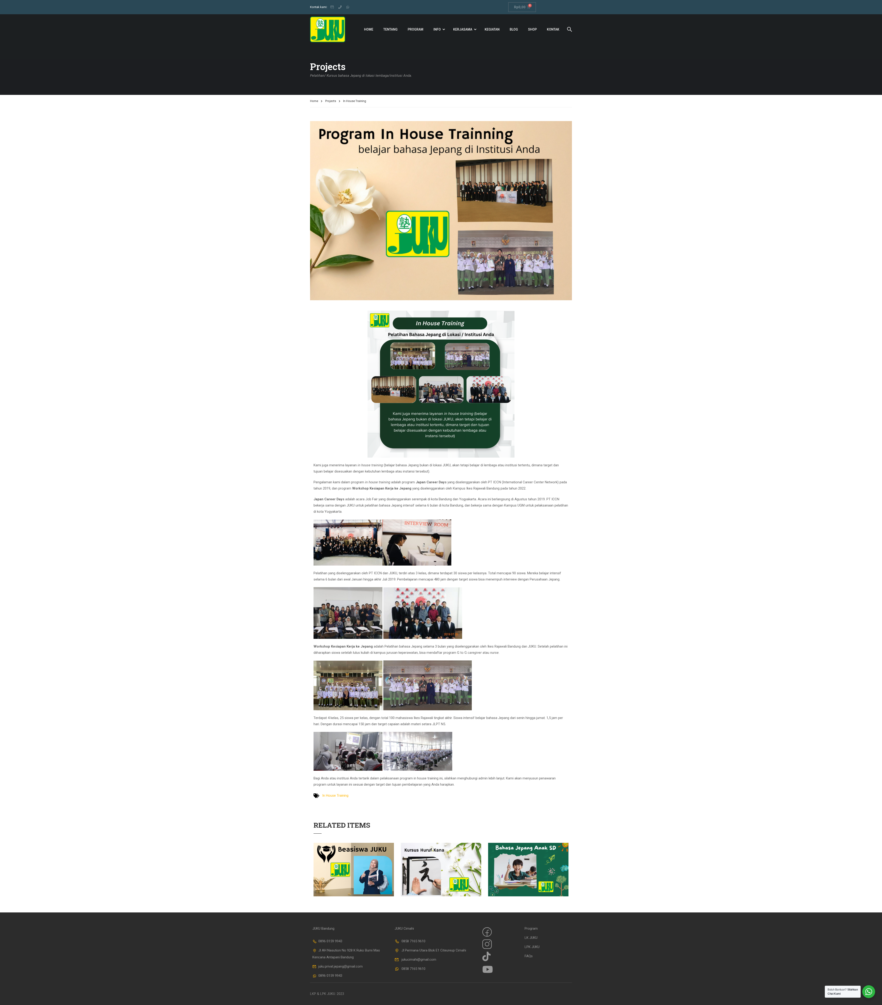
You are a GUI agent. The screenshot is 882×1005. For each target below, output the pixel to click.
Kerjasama (462, 29)
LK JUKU (531, 938)
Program (415, 29)
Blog (514, 29)
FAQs (529, 956)
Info (437, 29)
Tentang (390, 29)
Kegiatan (492, 29)
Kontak (553, 29)
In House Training (335, 795)
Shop (532, 29)
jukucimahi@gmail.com (418, 959)
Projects (330, 101)
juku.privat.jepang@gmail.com (340, 966)
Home (368, 29)
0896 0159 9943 (330, 941)
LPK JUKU (532, 947)
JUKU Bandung (323, 928)
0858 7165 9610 (413, 941)
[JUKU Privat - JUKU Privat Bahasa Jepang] (327, 29)
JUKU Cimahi (404, 928)
